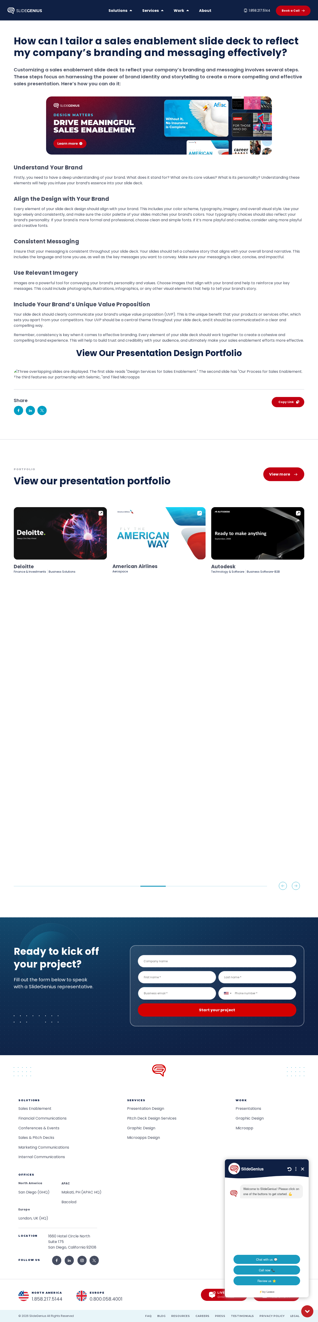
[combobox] (227, 993)
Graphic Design (141, 1128)
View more (279, 474)
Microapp (244, 1128)
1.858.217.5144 (259, 10)
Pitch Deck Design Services (151, 1118)
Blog (161, 1316)
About (205, 10)
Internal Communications (41, 1157)
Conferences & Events (38, 1128)
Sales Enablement (34, 1108)
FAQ (148, 1316)
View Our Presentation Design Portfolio (159, 353)
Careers (203, 1316)
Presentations (248, 1108)
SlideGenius (37, 1316)
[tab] (26, 886)
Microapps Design (143, 1137)
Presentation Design (145, 1108)
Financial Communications (42, 1118)
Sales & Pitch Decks (36, 1137)
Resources (180, 1316)
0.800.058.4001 (106, 1299)
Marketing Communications (43, 1147)
